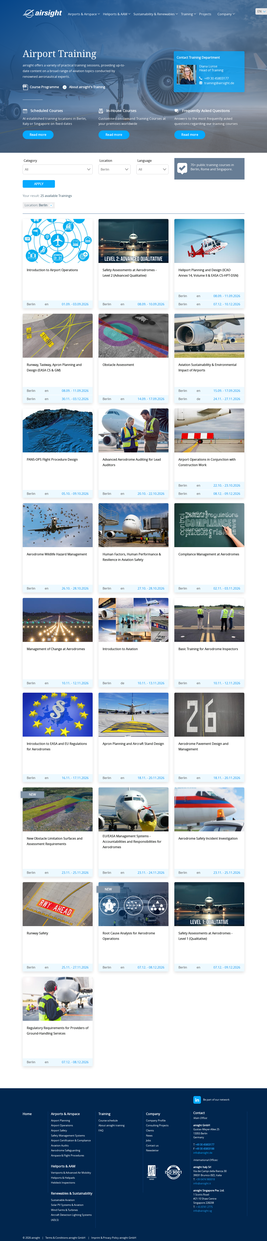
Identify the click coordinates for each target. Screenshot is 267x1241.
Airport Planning (60, 1120)
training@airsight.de (219, 83)
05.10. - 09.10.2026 (75, 494)
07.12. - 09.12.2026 (226, 967)
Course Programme (44, 87)
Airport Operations (62, 1125)
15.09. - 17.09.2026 (226, 391)
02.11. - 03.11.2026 (226, 588)
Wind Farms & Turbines (64, 1210)
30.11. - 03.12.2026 (75, 399)
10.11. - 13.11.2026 (151, 683)
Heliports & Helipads (63, 1177)
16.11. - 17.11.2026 (75, 778)
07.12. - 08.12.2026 (151, 967)
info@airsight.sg (202, 1210)
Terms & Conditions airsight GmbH (65, 1237)
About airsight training (112, 1125)
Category (30, 161)
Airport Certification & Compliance (71, 1140)
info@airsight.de (202, 1152)
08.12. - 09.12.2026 (226, 494)
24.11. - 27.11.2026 (226, 399)
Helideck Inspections (63, 1182)
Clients (150, 1130)
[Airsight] (42, 14)
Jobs (148, 1140)
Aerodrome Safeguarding (65, 1150)
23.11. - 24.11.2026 (151, 873)
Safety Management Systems (68, 1135)
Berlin (31, 304)
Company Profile (156, 1120)
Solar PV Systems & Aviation (67, 1204)
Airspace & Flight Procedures (67, 1155)
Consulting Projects (157, 1125)
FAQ (101, 1130)
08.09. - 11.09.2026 (226, 296)
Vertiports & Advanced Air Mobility (71, 1172)
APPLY (38, 184)
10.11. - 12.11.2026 (75, 683)
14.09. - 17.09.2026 (151, 399)
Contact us (152, 1145)
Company (153, 1114)
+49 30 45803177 (216, 78)
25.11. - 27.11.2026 (75, 967)
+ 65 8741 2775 (204, 1206)
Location (105, 161)
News (149, 1135)
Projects (205, 14)
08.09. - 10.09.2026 (151, 304)
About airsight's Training (87, 87)
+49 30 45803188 (204, 1148)
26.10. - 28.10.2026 (75, 588)
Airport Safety (59, 1130)
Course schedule (108, 1120)
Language (144, 161)
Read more (38, 135)
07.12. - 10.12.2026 (226, 304)
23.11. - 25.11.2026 (75, 873)
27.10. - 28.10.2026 (151, 588)
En (259, 11)
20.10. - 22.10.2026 (151, 494)
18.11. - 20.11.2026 (151, 778)
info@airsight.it (202, 1183)
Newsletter (152, 1150)
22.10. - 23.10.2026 (226, 485)
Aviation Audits (60, 1145)
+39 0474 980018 (205, 1179)
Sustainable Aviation (63, 1200)
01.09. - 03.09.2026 (75, 304)
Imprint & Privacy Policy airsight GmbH (113, 1237)
